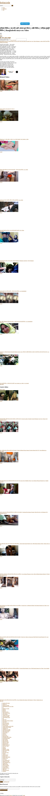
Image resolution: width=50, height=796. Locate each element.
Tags (3, 9)
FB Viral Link (20, 41)
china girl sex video (6, 713)
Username (2, 779)
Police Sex (4, 751)
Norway (4, 747)
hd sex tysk (4, 735)
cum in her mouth (5, 716)
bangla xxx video (5, 705)
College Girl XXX (6, 715)
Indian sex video (5, 742)
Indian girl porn (5, 741)
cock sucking (5, 714)
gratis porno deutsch (6, 730)
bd (2, 707)
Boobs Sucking (5, 711)
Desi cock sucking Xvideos (7, 720)
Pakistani (4, 748)
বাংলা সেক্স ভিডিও (5, 766)
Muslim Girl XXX (6, 744)
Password (2, 780)
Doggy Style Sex (14, 41)
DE (3, 718)
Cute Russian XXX (6, 717)
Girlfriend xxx (5, 728)
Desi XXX (4, 721)
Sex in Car (4, 759)
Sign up (10, 795)
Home (3, 7)
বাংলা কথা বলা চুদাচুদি (5, 765)
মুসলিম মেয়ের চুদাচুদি (5, 770)
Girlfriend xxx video (6, 729)
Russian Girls (5, 755)
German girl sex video (6, 727)
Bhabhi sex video (5, 708)
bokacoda (5, 2)
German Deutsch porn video (7, 726)
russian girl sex (5, 754)
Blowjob (4, 710)
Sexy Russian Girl (5, 760)
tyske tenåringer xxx (6, 762)
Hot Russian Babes (6, 738)
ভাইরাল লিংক (2, 42)
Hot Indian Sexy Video (6, 737)
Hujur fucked (5, 739)
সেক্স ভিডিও (6, 42)
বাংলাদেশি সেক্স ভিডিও (46, 41)
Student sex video (5, 761)
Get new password (3, 790)
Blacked (4, 709)
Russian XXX (5, 758)
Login (1, 781)
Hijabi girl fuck (5, 736)
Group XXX (4, 732)
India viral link (26, 41)
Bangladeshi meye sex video (5, 41)
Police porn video (5, 750)
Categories (4, 8)
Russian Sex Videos (6, 757)
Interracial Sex (5, 743)
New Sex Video (32, 41)
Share (1, 35)
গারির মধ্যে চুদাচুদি (5, 764)
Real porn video (5, 752)
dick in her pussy (5, 722)
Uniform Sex (4, 763)
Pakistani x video (39, 41)
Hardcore (4, 733)
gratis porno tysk (5, 731)
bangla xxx (4, 704)
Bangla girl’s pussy (6, 703)
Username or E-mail (4, 788)
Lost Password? (6, 781)
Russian (3, 753)
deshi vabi (4, 719)
